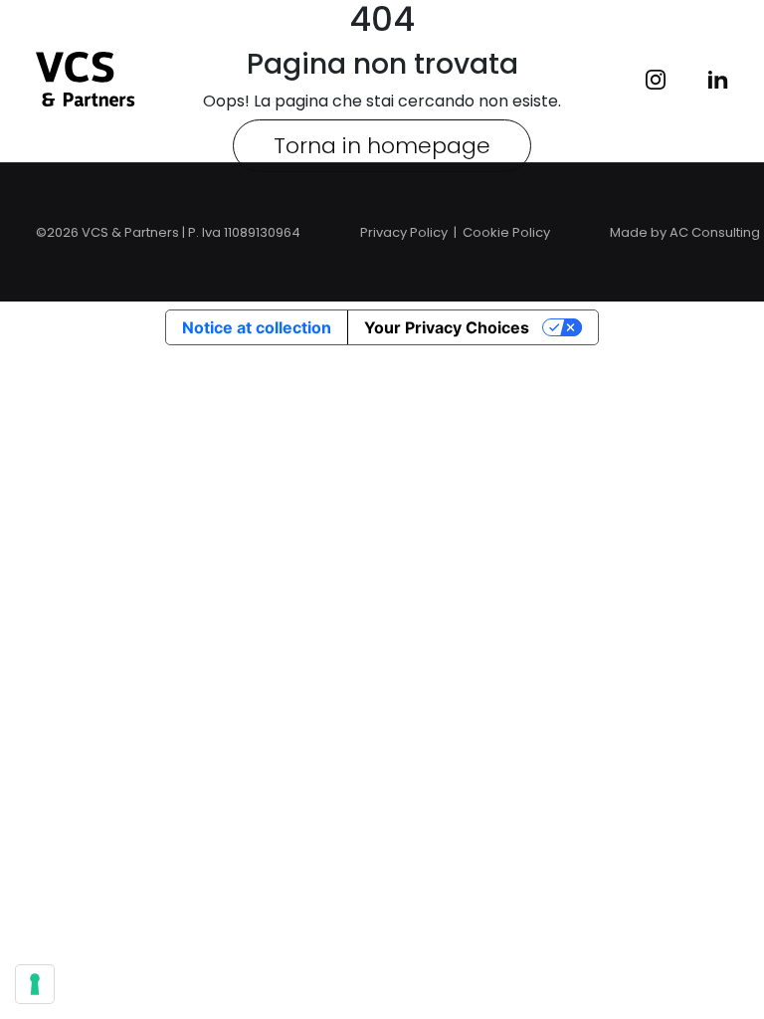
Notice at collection (256, 327)
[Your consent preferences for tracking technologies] (35, 984)
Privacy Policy (404, 232)
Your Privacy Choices (446, 327)
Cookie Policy (506, 232)
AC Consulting (714, 232)
